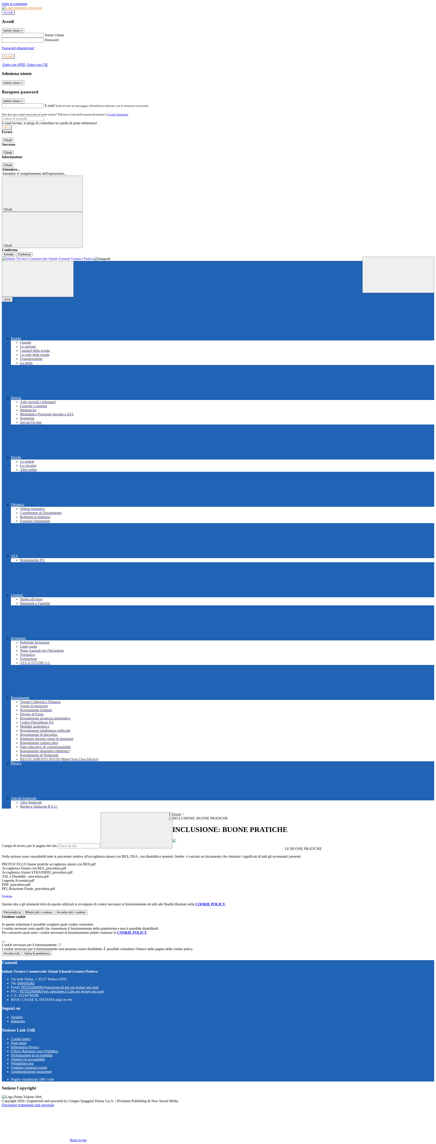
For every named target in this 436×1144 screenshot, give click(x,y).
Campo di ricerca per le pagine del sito (29, 846)
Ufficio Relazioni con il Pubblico (34, 1051)
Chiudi (8, 140)
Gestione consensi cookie (29, 1067)
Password (52, 40)
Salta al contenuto (14, 4)
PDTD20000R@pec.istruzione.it (62, 991)
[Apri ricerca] (398, 275)
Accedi (8, 12)
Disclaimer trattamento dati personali (28, 1105)
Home (176, 814)
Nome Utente (54, 35)
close (7, 299)
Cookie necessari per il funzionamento (29, 945)
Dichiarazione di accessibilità (31, 1055)
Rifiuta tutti (38, 912)
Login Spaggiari (118, 114)
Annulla (8, 254)
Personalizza (12, 912)
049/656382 (26, 983)
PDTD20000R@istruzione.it (60, 987)
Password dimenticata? (18, 48)
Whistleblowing (22, 1063)
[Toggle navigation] (38, 279)
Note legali (19, 1043)
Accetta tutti (71, 912)
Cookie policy (21, 1039)
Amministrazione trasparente (31, 1072)
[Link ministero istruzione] (22, 8)
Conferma (24, 254)
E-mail (49, 105)
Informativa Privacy (25, 1047)
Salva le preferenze (37, 953)
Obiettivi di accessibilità (28, 1059)
